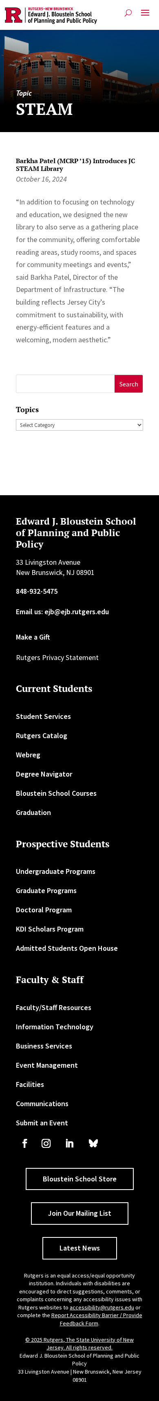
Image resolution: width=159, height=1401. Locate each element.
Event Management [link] (47, 1065)
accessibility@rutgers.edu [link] (102, 1307)
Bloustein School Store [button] (80, 1178)
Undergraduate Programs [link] (55, 871)
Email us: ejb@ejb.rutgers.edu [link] (62, 611)
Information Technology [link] (54, 1026)
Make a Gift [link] (33, 637)
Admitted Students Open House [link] (67, 948)
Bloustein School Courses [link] (56, 793)
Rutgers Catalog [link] (41, 735)
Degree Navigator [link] (44, 774)
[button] (145, 15)
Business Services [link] (44, 1046)
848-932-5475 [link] (36, 591)
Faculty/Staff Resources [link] (53, 1007)
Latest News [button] (80, 1248)
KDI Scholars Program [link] (50, 929)
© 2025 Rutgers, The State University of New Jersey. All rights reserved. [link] (79, 1344)
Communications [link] (42, 1103)
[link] (51, 15)
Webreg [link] (28, 754)
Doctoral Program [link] (44, 909)
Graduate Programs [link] (46, 890)
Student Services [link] (43, 716)
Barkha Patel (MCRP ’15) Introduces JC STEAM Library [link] (75, 164)
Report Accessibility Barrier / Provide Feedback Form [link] (96, 1319)
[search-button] (128, 12)
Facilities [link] (30, 1084)
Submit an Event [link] (42, 1122)
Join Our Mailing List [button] (79, 1213)
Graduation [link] (33, 812)
